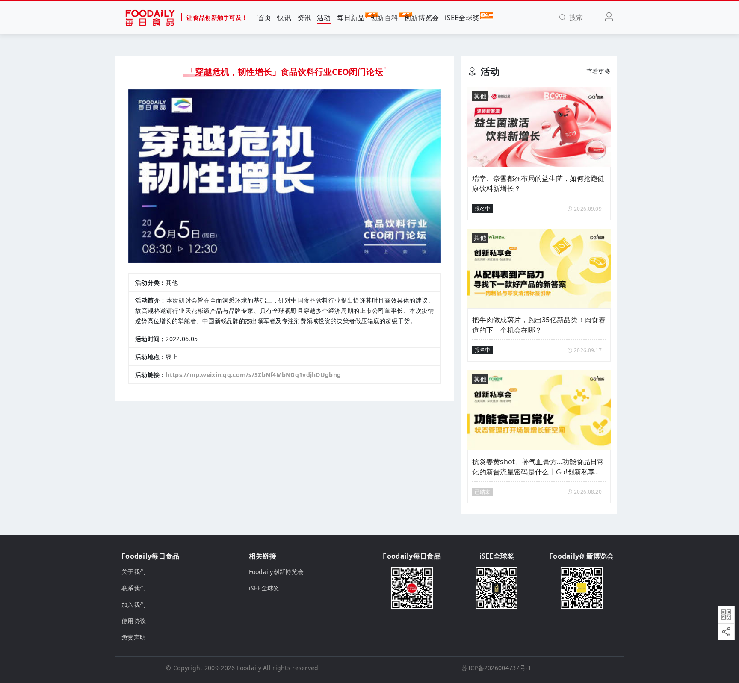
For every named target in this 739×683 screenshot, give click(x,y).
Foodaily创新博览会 (276, 572)
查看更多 (598, 71)
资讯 (304, 17)
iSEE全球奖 (462, 17)
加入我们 (133, 605)
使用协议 (133, 621)
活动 (324, 17)
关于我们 (133, 572)
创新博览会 (421, 17)
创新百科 (384, 17)
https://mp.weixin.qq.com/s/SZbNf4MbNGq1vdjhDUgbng (253, 375)
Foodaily (249, 668)
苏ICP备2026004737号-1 (496, 668)
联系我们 (133, 588)
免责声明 (133, 637)
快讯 (284, 17)
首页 (264, 17)
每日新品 (350, 17)
